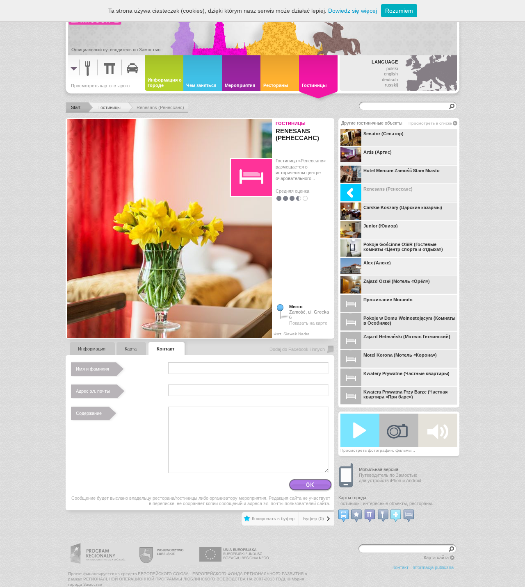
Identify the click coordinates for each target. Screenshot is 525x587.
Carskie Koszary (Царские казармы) (402, 207)
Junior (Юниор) (380, 225)
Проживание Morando (388, 299)
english (391, 73)
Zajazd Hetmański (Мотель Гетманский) (406, 336)
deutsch (390, 79)
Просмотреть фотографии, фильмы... (377, 450)
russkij (391, 84)
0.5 (277, 198)
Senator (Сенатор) (383, 133)
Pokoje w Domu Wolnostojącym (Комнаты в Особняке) (409, 320)
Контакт (401, 567)
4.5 (303, 198)
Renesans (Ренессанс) (388, 189)
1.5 (283, 198)
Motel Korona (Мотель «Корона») (400, 355)
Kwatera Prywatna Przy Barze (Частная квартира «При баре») (405, 394)
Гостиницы (291, 123)
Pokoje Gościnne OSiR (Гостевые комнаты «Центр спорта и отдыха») (403, 247)
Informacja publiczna (433, 567)
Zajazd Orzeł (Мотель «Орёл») (396, 281)
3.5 (297, 198)
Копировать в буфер (273, 518)
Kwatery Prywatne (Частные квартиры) (406, 373)
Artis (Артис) (377, 152)
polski (392, 68)
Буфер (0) (313, 518)
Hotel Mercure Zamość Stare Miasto (401, 170)
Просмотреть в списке (430, 123)
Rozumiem (399, 10)
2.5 (290, 198)
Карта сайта (436, 557)
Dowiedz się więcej (352, 10)
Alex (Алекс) (377, 262)
